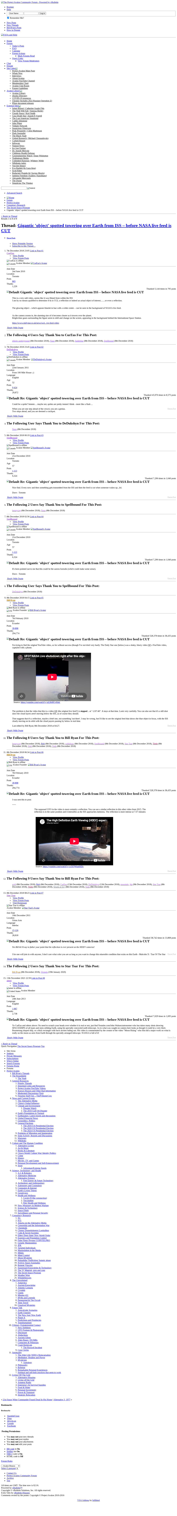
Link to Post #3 (36, 435)
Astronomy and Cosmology (30, 1185)
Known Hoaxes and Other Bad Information (37, 1091)
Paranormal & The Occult (29, 1300)
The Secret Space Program (18, 207)
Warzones (22, 1138)
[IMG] (9, 1454)
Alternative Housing (26, 1377)
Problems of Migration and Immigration (35, 1133)
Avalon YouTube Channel (23, 81)
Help (9, 9)
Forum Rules (6, 1461)
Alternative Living (26, 1145)
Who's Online (13, 1061)
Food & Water (24, 1387)
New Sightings (24, 1327)
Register (10, 7)
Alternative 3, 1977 (62, 1399)
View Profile (18, 256)
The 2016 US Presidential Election (38, 1126)
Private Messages (14, 1056)
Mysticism (22, 1360)
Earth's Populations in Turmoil (31, 1113)
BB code (10, 1449)
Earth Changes (24, 1312)
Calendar (16, 51)
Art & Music (23, 1148)
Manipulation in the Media (29, 1250)
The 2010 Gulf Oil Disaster (35, 1111)
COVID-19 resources (21, 98)
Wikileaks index (19, 163)
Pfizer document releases (23, 103)
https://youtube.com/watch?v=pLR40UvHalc (40, 702)
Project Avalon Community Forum (22, 1475)
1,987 (14, 1009)
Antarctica (22, 1283)
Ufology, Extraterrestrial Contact (26, 1325)
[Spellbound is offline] (40, 448)
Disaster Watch (29, 1108)
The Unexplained (19, 1280)
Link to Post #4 (36, 516)
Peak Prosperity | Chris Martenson (27, 131)
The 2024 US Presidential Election (38, 1131)
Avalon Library (13, 91)
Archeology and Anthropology (31, 1183)
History (21, 1158)
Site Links (11, 68)
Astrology (27, 1362)
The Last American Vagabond (25, 118)
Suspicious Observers (21, 128)
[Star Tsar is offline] (30, 908)
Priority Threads (25, 1083)
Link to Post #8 (38, 978)
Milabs (21, 1253)
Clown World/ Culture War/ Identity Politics (37, 1153)
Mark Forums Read (26, 56)
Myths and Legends (26, 1298)
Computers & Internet (27, 1188)
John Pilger (17, 123)
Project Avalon (13, 202)
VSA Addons (83, 1500)
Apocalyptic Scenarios (27, 1310)
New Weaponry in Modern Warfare (33, 1205)
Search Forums (13, 1063)
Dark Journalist (18, 133)
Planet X (21, 1317)
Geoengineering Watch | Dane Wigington (30, 156)
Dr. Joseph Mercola (20, 151)
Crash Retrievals (25, 1345)
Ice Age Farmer (19, 148)
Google (10, 1423)
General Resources (20, 1081)
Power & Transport (26, 1392)
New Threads (13, 25)
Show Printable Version (22, 243)
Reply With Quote (15, 328)
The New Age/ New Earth (29, 1315)
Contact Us (11, 1473)
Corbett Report (18, 141)
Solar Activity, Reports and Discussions (35, 1136)
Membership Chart (20, 83)
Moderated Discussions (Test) (31, 1093)
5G (19, 1218)
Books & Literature (26, 1150)
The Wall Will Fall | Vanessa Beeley (27, 111)
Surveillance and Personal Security (33, 1213)
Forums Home (13, 1066)
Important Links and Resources (31, 1086)
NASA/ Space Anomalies (29, 1263)
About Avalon (18, 78)
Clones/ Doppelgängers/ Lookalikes (33, 1230)
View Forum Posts (21, 258)
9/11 (19, 1220)
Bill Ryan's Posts (14, 27)
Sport (20, 1165)
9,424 (14, 387)
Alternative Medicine (27, 1175)
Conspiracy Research (16, 205)
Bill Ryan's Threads (20, 1073)
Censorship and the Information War (33, 1225)
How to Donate (13, 30)
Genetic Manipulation (27, 1243)
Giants (20, 1293)
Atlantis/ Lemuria (25, 1288)
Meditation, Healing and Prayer (31, 1357)
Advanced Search (14, 193)
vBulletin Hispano (22, 1493)
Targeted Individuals (27, 1248)
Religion (21, 1367)
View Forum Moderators (28, 61)
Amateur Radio (24, 1382)
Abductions (23, 1335)
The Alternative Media (27, 1101)
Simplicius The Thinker (22, 183)
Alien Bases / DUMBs (27, 1340)
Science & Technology (28, 1208)
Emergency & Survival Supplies (32, 1385)
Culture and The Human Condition (27, 1143)
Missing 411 (23, 1295)
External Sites (13, 106)
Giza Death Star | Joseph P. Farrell (27, 116)
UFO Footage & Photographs (31, 1330)
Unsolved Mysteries (26, 1305)
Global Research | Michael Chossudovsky (30, 138)
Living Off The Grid (21, 1375)
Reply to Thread (9, 216)
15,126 (15, 930)
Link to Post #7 (36, 893)
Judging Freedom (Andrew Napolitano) (29, 175)
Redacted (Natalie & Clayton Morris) (28, 173)
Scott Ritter (17, 170)
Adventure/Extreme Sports (34, 1168)
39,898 (15, 628)
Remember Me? (16, 18)
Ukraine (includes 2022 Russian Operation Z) (32, 101)
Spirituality (17, 1352)
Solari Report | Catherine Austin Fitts (28, 108)
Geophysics (23, 1193)
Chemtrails (22, 1228)
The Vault (22, 1078)
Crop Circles (23, 1350)
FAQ (14, 48)
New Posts (11, 22)
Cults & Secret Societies (28, 1233)
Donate (10, 66)
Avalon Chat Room (20, 86)
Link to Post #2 (36, 347)
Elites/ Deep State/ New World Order (34, 1235)
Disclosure (22, 1332)
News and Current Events (23, 1098)
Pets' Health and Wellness (34, 1203)
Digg (9, 1418)
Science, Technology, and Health (26, 1170)
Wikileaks (22, 1140)
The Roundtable (19, 1076)
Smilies (10, 1451)
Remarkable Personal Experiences (32, 1370)
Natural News (18, 146)
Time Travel (23, 1303)
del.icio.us (11, 1421)
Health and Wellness (27, 1195)
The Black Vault (19, 136)
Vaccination (28, 1200)
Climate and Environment (29, 1106)
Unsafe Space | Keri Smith (23, 113)
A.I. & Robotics (25, 1173)
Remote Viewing (25, 1265)
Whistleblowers (24, 1278)
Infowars (16, 143)
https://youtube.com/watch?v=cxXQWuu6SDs (63, 866)
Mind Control (24, 1255)
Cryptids (21, 1290)
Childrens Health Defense (23, 153)
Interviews (16, 76)
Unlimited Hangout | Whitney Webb (28, 161)
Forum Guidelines (20, 88)
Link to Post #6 (36, 752)
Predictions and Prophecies (29, 1320)
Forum (9, 43)
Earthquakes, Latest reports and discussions (36, 1116)
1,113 (14, 471)
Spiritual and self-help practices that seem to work (39, 1372)
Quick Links (17, 58)
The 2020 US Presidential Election (38, 1128)
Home (9, 41)
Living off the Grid (26, 1380)
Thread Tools (11, 238)
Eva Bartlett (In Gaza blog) (24, 168)
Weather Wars (24, 1275)
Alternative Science (26, 1178)
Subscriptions (12, 1058)
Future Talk (17, 1307)
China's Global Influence (28, 1103)
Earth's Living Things (27, 1190)
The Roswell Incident (32, 1347)
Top (43, 1046)
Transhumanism (25, 1322)
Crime (20, 1155)
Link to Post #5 (36, 598)
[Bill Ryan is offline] (37, 610)
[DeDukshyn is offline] (41, 359)
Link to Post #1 (36, 251)
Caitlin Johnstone (19, 121)
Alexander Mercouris (21, 178)
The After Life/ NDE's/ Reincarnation (34, 1355)
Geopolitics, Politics (26, 1121)
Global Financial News (28, 1118)
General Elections (25, 1123)
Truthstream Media (20, 158)
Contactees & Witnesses (28, 1342)
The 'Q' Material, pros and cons (31, 1270)
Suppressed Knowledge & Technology (35, 1268)
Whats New (17, 73)
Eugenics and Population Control (32, 1238)
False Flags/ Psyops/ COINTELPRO (34, 1240)
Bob (43, 743)
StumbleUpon (13, 1416)
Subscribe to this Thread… (24, 246)
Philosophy (23, 1365)
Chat (9, 63)
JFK (19, 1245)
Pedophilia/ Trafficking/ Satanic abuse (34, 1260)
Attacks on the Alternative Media (32, 1223)
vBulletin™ (17, 1488)
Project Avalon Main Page (23, 71)
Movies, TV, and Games (28, 1160)
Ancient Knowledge (26, 1285)
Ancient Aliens (24, 1337)
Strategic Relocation (26, 1395)
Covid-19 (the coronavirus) (35, 1198)
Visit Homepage (20, 903)
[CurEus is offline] (39, 263)
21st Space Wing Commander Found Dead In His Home (27, 1399)
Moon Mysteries (25, 1258)
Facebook (11, 1426)
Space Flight (23, 1210)
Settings (10, 1053)
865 (13, 281)
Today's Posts (18, 46)
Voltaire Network (19, 126)
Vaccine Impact (19, 166)
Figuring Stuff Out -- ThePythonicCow (35, 1096)
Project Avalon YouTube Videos (32, 1088)
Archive (10, 1478)
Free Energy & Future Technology (38, 1180)
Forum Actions (18, 53)
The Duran (17, 180)
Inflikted (96, 1500)
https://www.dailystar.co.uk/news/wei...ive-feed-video (35, 323)
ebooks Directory (19, 96)
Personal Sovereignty (27, 1390)
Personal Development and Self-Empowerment (38, 1163)
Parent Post (172, 409)
